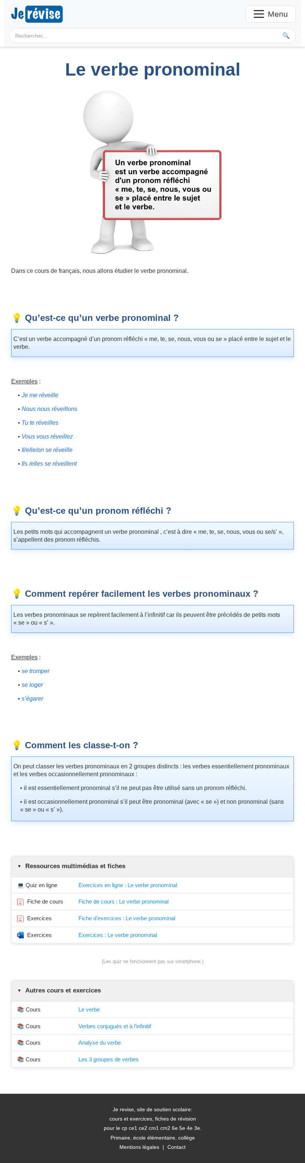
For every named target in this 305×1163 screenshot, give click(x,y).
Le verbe (89, 1009)
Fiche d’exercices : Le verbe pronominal (126, 918)
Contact (176, 1147)
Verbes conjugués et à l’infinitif (114, 1026)
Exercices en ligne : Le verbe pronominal (127, 885)
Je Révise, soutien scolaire (37, 14)
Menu (278, 14)
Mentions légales (139, 1147)
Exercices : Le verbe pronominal (117, 935)
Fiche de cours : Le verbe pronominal (123, 901)
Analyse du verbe (99, 1042)
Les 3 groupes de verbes (108, 1059)
